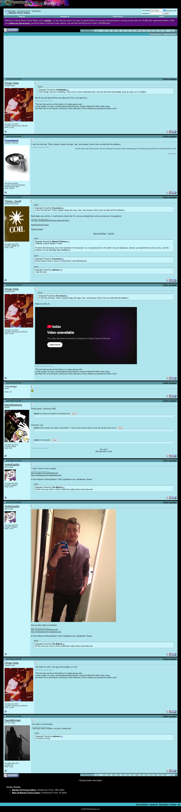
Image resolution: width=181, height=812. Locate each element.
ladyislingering (13, 404)
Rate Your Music (99, 233)
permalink (172, 79)
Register (22, 16)
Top (178, 804)
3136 (146, 30)
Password (145, 13)
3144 (151, 30)
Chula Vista (12, 83)
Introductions (36, 11)
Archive (173, 804)
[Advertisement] (28, 56)
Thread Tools (155, 34)
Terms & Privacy (142, 804)
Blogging (63, 16)
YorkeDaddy (12, 464)
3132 (127, 30)
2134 (104, 30)
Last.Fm (111, 233)
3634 (165, 30)
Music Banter (11, 11)
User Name (146, 10)
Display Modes (169, 34)
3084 (118, 30)
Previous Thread (85, 780)
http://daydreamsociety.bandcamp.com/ (46, 475)
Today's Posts (118, 16)
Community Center (24, 11)
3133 (132, 30)
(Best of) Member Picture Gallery (26, 793)
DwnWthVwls (13, 720)
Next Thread (97, 780)
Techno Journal (37, 229)
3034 (113, 30)
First (97, 30)
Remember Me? (171, 11)
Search (161, 16)
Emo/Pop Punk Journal (40, 225)
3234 (160, 30)
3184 (155, 30)
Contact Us (153, 804)
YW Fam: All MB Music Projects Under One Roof (50, 220)
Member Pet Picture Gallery (24, 790)
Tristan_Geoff (13, 201)
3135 (141, 30)
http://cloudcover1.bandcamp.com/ (44, 473)
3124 (123, 30)
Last (172, 30)
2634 (109, 30)
